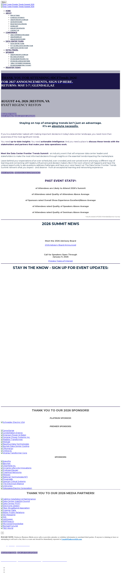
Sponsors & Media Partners (20, 61)
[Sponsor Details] (13, 422)
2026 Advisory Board (17, 39)
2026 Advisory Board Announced (60, 245)
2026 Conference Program (19, 35)
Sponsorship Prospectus (19, 59)
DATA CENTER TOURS (15, 41)
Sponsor (10, 52)
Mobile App (14, 26)
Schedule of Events (17, 17)
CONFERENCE (11, 32)
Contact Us (14, 30)
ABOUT (9, 13)
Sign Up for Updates (17, 28)
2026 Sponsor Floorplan (19, 19)
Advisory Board (16, 22)
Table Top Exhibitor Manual (20, 63)
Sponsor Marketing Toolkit (20, 65)
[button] (9, 114)
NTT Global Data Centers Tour (21, 45)
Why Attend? (15, 15)
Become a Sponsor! (17, 57)
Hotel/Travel (12, 50)
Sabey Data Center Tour (19, 48)
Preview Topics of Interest (60, 261)
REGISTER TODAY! (13, 67)
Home (8, 11)
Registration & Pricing (18, 24)
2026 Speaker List (16, 37)
